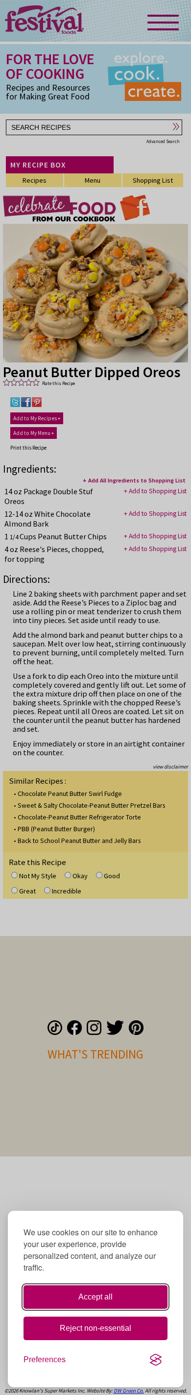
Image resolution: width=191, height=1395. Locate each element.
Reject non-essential (95, 1328)
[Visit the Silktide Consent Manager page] (155, 1359)
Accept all (95, 1297)
